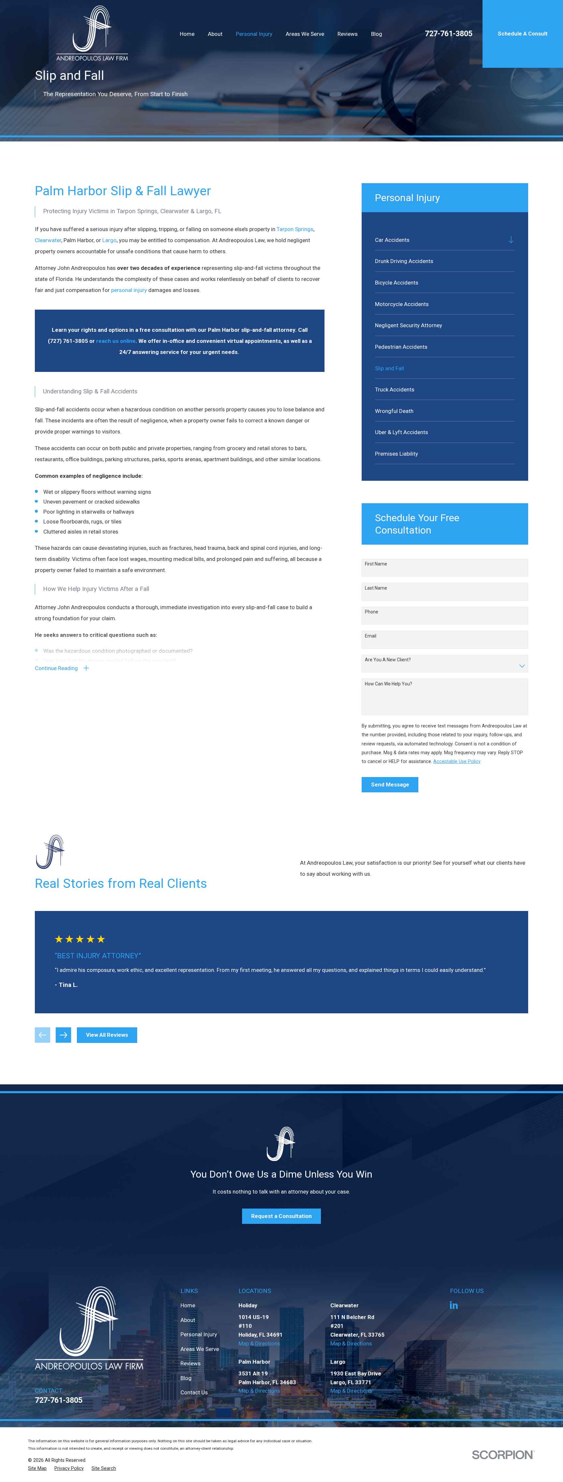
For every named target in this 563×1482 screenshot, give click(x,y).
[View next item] (63, 1035)
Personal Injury (198, 1334)
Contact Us (194, 1392)
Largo (109, 240)
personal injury (129, 290)
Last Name (376, 588)
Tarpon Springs (295, 229)
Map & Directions (259, 1343)
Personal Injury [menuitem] (254, 34)
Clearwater (48, 240)
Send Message (390, 784)
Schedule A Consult (523, 33)
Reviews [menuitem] (348, 34)
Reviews (190, 1363)
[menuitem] (439, 239)
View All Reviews (107, 1035)
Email (370, 635)
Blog (186, 1378)
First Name (376, 563)
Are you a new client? (388, 659)
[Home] (92, 34)
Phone (371, 611)
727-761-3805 (448, 33)
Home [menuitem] (187, 34)
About (187, 1320)
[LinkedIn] (454, 1305)
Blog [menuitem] (376, 34)
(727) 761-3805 (68, 341)
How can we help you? (388, 683)
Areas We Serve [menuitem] (305, 34)
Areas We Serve (199, 1349)
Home (187, 1305)
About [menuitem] (215, 34)
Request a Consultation (281, 1216)
